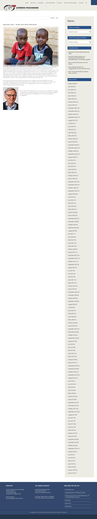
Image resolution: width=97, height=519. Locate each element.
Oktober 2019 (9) (73, 335)
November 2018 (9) (74, 369)
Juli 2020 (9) (72, 307)
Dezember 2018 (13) (74, 365)
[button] (86, 2)
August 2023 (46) (73, 194)
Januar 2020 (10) (73, 326)
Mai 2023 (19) (72, 203)
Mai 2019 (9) (72, 350)
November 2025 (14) (74, 111)
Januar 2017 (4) (72, 436)
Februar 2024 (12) (73, 175)
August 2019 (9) (73, 341)
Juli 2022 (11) (72, 234)
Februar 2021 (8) (73, 286)
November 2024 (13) (74, 148)
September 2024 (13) (74, 154)
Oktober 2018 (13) (73, 372)
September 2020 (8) (74, 301)
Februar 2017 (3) (73, 433)
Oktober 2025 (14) (73, 114)
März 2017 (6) (72, 430)
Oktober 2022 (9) (73, 224)
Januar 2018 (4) (72, 399)
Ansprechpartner (49, 498)
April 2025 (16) (72, 132)
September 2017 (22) (74, 411)
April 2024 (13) (72, 169)
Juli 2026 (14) (72, 86)
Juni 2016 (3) (72, 457)
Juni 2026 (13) (72, 89)
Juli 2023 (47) (72, 197)
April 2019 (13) (72, 353)
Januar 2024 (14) (73, 178)
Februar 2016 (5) (73, 470)
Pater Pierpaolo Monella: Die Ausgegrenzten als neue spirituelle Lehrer (79, 67)
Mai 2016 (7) (72, 461)
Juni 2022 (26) (72, 237)
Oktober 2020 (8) (73, 298)
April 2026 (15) (72, 96)
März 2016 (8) (72, 467)
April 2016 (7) (72, 464)
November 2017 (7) (74, 405)
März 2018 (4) (72, 393)
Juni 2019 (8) (72, 347)
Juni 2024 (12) (72, 163)
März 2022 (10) (72, 246)
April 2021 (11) (72, 280)
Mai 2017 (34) (72, 424)
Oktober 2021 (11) (73, 261)
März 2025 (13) (72, 135)
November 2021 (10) (74, 258)
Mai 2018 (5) (72, 387)
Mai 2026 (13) (72, 92)
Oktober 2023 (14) (73, 188)
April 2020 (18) (72, 316)
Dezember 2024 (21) (74, 145)
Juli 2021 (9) (72, 270)
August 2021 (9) (73, 267)
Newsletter (68, 500)
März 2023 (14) (72, 209)
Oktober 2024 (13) (73, 151)
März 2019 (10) (72, 356)
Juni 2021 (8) (72, 273)
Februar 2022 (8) (73, 249)
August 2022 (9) (73, 231)
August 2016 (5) (73, 451)
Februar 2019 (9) (73, 359)
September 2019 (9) (74, 338)
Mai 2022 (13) (72, 240)
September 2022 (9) (74, 227)
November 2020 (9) (74, 295)
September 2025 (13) (74, 117)
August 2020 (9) (73, 304)
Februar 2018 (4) (73, 396)
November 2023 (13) (74, 184)
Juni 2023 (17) (72, 200)
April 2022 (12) (72, 243)
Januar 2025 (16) (73, 142)
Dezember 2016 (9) (74, 439)
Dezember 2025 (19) (74, 108)
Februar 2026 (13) (73, 102)
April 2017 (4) (72, 427)
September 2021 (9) (74, 264)
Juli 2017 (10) (72, 418)
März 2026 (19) (72, 99)
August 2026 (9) (73, 83)
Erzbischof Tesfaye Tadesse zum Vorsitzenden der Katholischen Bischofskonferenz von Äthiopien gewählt (79, 58)
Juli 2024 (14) (72, 160)
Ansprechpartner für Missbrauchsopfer (75, 492)
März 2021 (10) (72, 283)
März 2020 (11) (72, 319)
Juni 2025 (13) (72, 126)
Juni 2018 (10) (72, 384)
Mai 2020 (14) (72, 313)
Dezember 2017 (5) (74, 402)
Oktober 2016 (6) (73, 445)
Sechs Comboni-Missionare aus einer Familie (78, 63)
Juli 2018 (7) (72, 381)
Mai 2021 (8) (72, 276)
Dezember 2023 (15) (74, 181)
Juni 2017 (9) (72, 421)
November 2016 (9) (74, 442)
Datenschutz (68, 506)
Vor (57, 18)
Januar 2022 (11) (73, 252)
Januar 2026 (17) (73, 105)
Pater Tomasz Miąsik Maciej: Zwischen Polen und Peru (78, 72)
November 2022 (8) (74, 221)
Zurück (52, 18)
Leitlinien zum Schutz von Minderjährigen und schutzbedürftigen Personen (77, 496)
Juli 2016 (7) (72, 454)
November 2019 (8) (74, 332)
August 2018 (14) (73, 378)
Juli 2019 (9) (72, 344)
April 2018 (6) (72, 390)
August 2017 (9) (73, 415)
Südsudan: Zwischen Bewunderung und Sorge (79, 52)
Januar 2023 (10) (73, 215)
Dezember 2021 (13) (74, 255)
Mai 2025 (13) (72, 129)
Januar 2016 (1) (72, 473)
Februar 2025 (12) (73, 139)
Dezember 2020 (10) (74, 292)
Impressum (68, 503)
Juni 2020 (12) (72, 310)
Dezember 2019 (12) (74, 329)
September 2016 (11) (74, 448)
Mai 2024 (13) (72, 166)
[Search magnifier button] (90, 32)
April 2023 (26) (72, 206)
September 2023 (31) (74, 191)
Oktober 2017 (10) (73, 408)
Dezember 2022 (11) (74, 218)
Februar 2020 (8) (73, 323)
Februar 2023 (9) (73, 212)
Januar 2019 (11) (73, 362)
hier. (22, 498)
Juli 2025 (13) (72, 123)
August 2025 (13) (73, 120)
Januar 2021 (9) (72, 289)
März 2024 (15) (72, 172)
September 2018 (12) (74, 375)
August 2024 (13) (73, 157)
